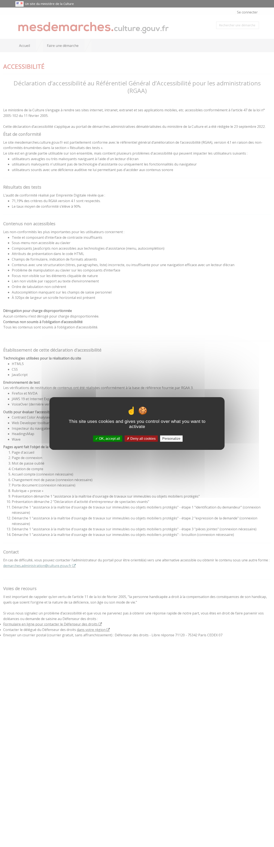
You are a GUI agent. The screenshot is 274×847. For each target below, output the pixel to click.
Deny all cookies (143, 438)
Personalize (171, 438)
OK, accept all (109, 438)
